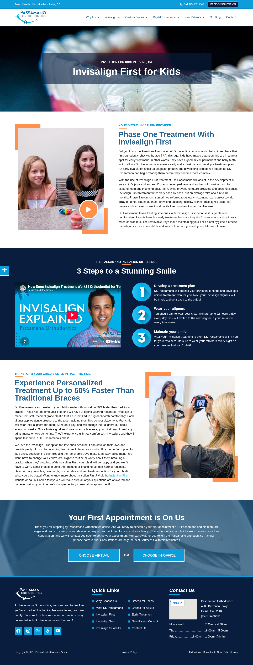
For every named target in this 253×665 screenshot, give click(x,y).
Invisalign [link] (110, 17)
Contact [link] (231, 17)
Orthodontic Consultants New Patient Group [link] (213, 652)
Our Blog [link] (215, 17)
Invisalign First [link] (118, 475)
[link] (4, 271)
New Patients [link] (193, 17)
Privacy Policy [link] (129, 652)
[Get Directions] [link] (211, 616)
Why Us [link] (91, 17)
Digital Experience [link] (164, 17)
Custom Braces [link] (134, 17)
